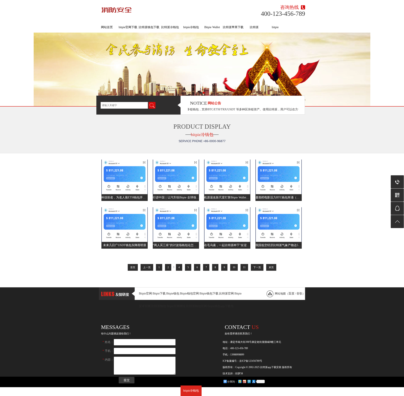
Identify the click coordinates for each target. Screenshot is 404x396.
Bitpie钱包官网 (189, 293)
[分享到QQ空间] (239, 381)
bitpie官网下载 (128, 27)
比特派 (254, 27)
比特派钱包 (158, 306)
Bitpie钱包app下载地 (220, 306)
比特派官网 (226, 293)
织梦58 (239, 373)
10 (234, 267)
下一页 (257, 267)
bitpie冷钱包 (191, 27)
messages (115, 327)
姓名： (108, 342)
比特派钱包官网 (196, 306)
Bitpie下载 (159, 293)
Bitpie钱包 (172, 293)
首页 (132, 267)
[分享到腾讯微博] (249, 381)
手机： (108, 350)
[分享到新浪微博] (244, 381)
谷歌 (299, 293)
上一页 (147, 267)
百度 (291, 293)
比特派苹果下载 (233, 27)
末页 (271, 267)
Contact (242, 327)
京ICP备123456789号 (250, 360)
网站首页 (107, 27)
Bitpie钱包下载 (208, 293)
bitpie (275, 27)
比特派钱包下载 (149, 27)
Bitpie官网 (145, 293)
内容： (108, 359)
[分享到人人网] (253, 381)
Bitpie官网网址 (176, 306)
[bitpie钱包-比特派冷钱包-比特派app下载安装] (150, 9)
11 (244, 267)
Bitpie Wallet (212, 27)
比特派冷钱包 (170, 27)
